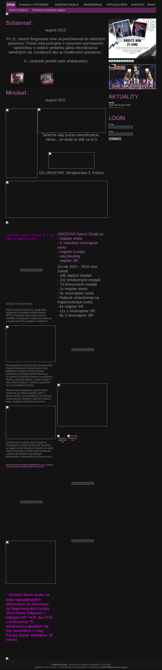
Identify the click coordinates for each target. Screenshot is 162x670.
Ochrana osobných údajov (48, 10)
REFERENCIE (93, 5)
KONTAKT (138, 5)
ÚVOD (11, 5)
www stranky (121, 667)
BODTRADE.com (109, 667)
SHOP (151, 5)
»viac (111, 107)
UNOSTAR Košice (60, 665)
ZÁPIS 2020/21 (18, 10)
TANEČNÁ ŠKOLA (66, 5)
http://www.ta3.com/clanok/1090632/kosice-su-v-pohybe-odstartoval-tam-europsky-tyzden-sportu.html (29, 466)
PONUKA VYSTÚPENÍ (33, 5)
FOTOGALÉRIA (116, 5)
